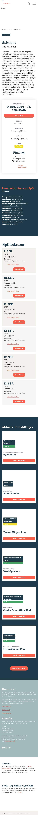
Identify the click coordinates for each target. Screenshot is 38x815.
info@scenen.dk (10, 741)
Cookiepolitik (6, 710)
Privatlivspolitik (6, 713)
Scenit (20, 792)
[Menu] (33, 3)
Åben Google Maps (13, 265)
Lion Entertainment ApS (18, 188)
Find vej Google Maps (22, 166)
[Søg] (29, 5)
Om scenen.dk (6, 706)
